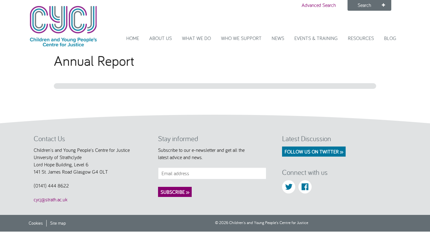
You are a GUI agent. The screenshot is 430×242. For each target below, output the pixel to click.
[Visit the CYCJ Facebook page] (305, 186)
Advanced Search (319, 5)
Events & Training (316, 38)
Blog (390, 38)
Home (132, 38)
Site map (58, 223)
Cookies (36, 223)
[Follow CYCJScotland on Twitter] (288, 186)
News (278, 38)
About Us (160, 38)
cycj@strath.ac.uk (50, 199)
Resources (361, 38)
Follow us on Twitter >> (314, 151)
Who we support (241, 38)
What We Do (196, 38)
